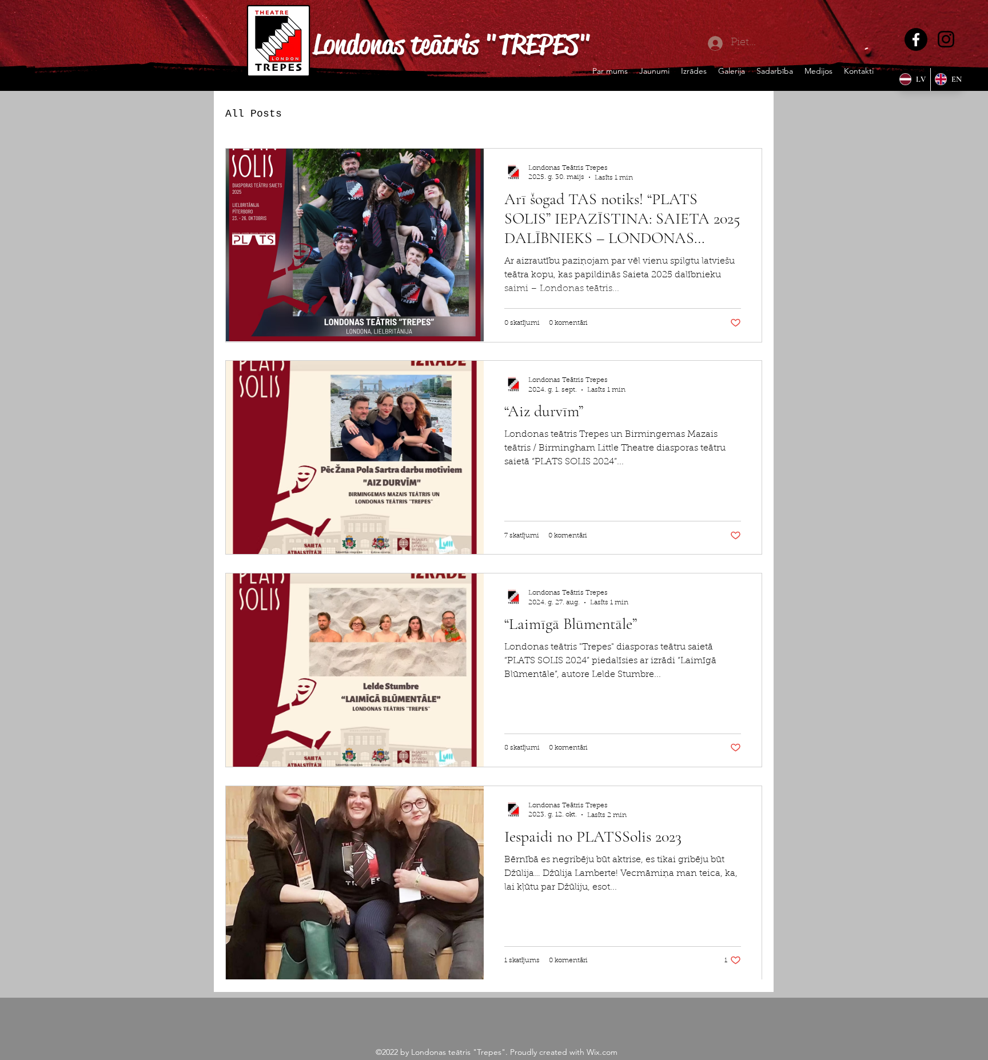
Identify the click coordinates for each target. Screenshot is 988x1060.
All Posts (253, 113)
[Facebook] (916, 39)
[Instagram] (946, 39)
